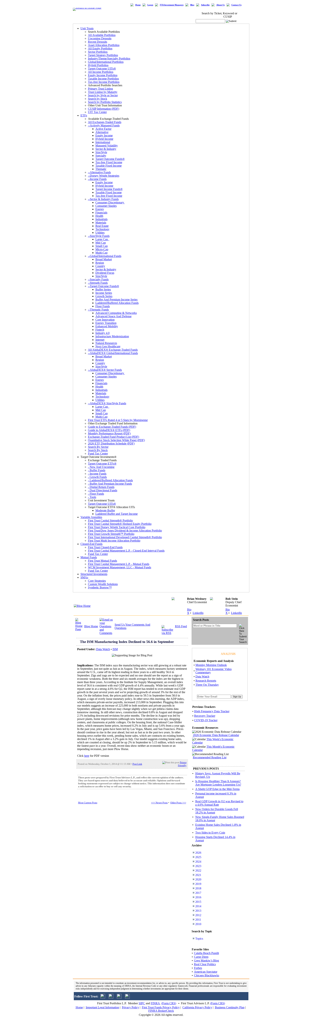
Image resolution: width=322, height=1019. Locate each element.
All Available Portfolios (102, 35)
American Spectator (205, 971)
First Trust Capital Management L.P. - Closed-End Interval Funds (126, 550)
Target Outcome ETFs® (102, 463)
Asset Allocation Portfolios (103, 45)
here (86, 755)
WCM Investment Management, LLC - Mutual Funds (119, 567)
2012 (198, 915)
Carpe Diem (201, 956)
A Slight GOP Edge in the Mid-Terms (217, 789)
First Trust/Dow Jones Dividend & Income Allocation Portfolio (125, 530)
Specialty (100, 155)
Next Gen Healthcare (107, 346)
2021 (198, 875)
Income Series (103, 292)
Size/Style (101, 152)
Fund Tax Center (98, 453)
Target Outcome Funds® (110, 159)
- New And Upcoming (101, 466)
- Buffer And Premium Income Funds (110, 483)
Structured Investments (93, 574)
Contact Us (236, 5)
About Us (220, 5)
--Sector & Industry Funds (103, 199)
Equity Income (104, 135)
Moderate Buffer (105, 510)
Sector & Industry (105, 148)
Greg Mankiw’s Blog (206, 960)
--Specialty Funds (98, 279)
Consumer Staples (106, 205)
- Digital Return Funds (101, 487)
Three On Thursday (207, 684)
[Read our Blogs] (127, 997)
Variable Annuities (91, 517)
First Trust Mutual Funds (102, 560)
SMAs (84, 577)
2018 (198, 888)
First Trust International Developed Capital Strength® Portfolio (125, 537)
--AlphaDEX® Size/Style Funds (107, 403)
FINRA (155, 1003)
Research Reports (205, 680)
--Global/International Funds (104, 256)
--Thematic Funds (98, 309)
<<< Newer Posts (159, 802)
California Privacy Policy (197, 1007)
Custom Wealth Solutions (103, 584)
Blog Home (91, 626)
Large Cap (102, 239)
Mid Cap (100, 242)
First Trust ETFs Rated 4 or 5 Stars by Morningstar (118, 420)
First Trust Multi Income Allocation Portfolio (114, 540)
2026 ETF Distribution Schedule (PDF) (111, 443)
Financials (101, 212)
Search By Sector (98, 446)
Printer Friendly (182, 764)
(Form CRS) (168, 1003)
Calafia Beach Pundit (206, 953)
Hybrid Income (104, 138)
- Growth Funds (97, 477)
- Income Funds (97, 473)
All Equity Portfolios (100, 48)
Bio (189, 609)
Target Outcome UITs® (102, 68)
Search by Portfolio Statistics (105, 102)
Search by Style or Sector (103, 95)
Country (100, 266)
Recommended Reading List (209, 757)
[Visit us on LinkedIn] (111, 997)
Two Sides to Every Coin (210, 832)
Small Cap (101, 246)
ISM (115, 649)
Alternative (101, 132)
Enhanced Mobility (106, 326)
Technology (102, 229)
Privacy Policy (130, 1007)
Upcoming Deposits (99, 38)
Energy (99, 209)
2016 (198, 897)
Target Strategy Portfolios (103, 55)
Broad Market (103, 259)
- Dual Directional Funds (102, 490)
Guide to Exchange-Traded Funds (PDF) (112, 426)
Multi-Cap (101, 252)
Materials (100, 222)
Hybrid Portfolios (98, 65)
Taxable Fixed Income (108, 165)
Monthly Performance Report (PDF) (109, 433)
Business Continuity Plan (229, 1007)
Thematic (100, 169)
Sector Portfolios (98, 51)
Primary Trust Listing (100, 88)
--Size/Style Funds (99, 236)
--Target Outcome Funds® (103, 286)
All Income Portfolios (100, 71)
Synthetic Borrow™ (100, 587)
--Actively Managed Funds (104, 125)
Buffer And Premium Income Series (116, 299)
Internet (99, 339)
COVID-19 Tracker (205, 720)
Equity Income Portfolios (102, 75)
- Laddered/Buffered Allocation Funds (110, 480)
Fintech (99, 329)
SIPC (142, 1003)
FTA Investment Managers (172, 5)
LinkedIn (198, 612)
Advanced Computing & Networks (116, 312)
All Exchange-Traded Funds (104, 122)
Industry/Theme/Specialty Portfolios (109, 58)
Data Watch (103, 649)
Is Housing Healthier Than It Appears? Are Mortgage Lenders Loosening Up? (218, 783)
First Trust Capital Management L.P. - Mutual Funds (118, 564)
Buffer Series (103, 289)
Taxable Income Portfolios (103, 78)
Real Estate (102, 225)
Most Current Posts (87, 802)
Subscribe (205, 5)
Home (138, 5)
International (102, 142)
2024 (198, 861)
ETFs (83, 115)
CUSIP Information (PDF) (103, 108)
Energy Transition (105, 323)
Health (99, 215)
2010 (198, 924)
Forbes (198, 968)
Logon (150, 5)
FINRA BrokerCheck (161, 1010)
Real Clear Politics (205, 964)
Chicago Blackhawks (206, 975)
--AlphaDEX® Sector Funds (105, 369)
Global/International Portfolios (106, 61)
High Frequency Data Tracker (211, 711)
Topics (199, 938)
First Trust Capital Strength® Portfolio (110, 520)
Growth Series (103, 296)
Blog (192, 5)
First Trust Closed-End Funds (105, 547)
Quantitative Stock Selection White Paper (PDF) (116, 440)
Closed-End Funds (91, 543)
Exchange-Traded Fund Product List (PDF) (113, 436)
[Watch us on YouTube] (119, 997)
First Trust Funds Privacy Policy (161, 1007)
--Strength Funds (98, 282)
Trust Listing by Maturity (102, 92)
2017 (198, 892)
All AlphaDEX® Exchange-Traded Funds (113, 349)
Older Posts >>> (178, 802)
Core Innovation (105, 319)
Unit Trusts (87, 28)
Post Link (137, 764)
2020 (198, 879)
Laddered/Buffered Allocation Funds (117, 302)
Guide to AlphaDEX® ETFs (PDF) (109, 430)
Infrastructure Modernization (112, 336)
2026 (198, 852)
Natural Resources (106, 343)
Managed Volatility (106, 145)
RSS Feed (181, 626)
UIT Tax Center (97, 112)
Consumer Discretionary (110, 202)
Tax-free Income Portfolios (103, 82)
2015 (198, 901)
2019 (198, 883)
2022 (198, 870)
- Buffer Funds (96, 470)
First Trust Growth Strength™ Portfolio (111, 533)
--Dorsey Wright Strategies (103, 175)
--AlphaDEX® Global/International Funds (113, 353)
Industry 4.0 (102, 333)
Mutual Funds (88, 557)
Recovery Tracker (204, 715)
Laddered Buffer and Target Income (116, 513)
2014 (198, 906)
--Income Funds (97, 179)
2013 (198, 910)
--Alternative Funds (99, 172)
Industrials (101, 219)
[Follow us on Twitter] (102, 997)
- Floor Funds (96, 493)
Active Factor (103, 128)
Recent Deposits (97, 41)
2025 (198, 857)
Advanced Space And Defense (113, 316)
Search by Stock (97, 98)
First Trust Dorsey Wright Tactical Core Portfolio (116, 527)
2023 (198, 866)
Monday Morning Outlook (211, 665)
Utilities (100, 232)
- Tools (92, 497)
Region (99, 262)
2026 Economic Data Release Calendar (216, 735)
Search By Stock (98, 450)
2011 (198, 919)
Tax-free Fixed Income (108, 162)
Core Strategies (97, 580)
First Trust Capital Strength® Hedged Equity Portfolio (119, 523)
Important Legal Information (102, 1007)
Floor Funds (102, 306)
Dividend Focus (104, 272)
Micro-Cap (101, 249)
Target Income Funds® (109, 189)
